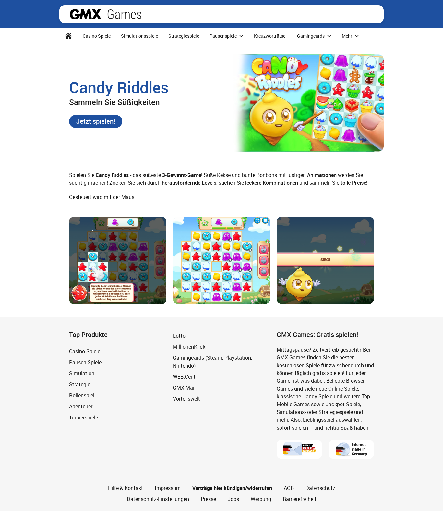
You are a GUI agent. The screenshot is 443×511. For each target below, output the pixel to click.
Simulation (81, 373)
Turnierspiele (83, 417)
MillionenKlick (189, 346)
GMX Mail (184, 387)
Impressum (168, 488)
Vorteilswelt (186, 398)
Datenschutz (320, 488)
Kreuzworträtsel (270, 36)
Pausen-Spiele (85, 362)
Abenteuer (80, 406)
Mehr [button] (347, 36)
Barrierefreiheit (300, 499)
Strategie (79, 384)
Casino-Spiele (84, 351)
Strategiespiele (183, 36)
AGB (289, 488)
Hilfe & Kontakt (125, 488)
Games (124, 14)
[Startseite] (68, 36)
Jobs (233, 499)
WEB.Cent (184, 376)
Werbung (261, 499)
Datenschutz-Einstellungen (158, 499)
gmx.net (86, 14)
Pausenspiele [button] (224, 36)
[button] (95, 121)
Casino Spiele (97, 36)
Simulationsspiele (139, 36)
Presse (208, 499)
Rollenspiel (81, 395)
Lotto (179, 335)
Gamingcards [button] (311, 36)
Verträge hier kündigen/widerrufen (232, 488)
